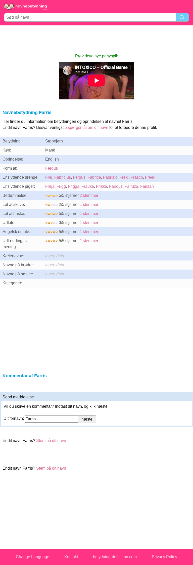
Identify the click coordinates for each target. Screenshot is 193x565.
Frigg (61, 186)
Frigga (73, 186)
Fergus (51, 168)
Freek (150, 177)
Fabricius (62, 177)
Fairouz (116, 186)
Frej (48, 177)
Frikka (101, 186)
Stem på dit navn (51, 440)
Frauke (87, 186)
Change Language (32, 557)
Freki (124, 177)
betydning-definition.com (115, 557)
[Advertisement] (96, 39)
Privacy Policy (164, 557)
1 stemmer (89, 204)
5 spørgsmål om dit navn (86, 127)
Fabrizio (110, 177)
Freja (50, 186)
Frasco (137, 177)
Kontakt (71, 557)
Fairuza (131, 186)
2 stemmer (89, 195)
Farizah (147, 186)
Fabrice (94, 177)
